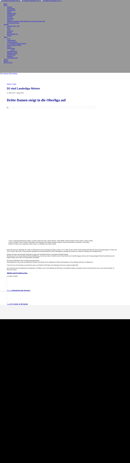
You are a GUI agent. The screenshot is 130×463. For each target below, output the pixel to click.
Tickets (6, 59)
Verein (5, 5)
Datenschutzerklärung (13, 23)
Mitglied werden (11, 13)
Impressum (78, 337)
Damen (9, 46)
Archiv (13, 50)
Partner (9, 11)
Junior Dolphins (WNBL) (14, 45)
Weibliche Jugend (12, 51)
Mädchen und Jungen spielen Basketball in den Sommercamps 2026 (26, 21)
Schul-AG (10, 19)
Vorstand (9, 7)
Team (8, 29)
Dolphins (6, 24)
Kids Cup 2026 (8, 62)
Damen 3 (9, 84)
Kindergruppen (11, 54)
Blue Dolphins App (12, 34)
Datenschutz (70, 337)
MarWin (9, 32)
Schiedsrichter (11, 15)
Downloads (10, 18)
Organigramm (11, 8)
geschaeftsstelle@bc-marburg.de (80, 335)
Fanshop (6, 61)
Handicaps (10, 56)
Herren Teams (11, 48)
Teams (5, 37)
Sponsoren (10, 31)
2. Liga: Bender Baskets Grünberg (16, 43)
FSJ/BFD (9, 16)
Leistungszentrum (12, 42)
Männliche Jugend (12, 53)
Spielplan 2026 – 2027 (13, 26)
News (8, 27)
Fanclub (9, 35)
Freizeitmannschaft (12, 58)
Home (5, 4)
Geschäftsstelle (11, 10)
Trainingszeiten (11, 40)
